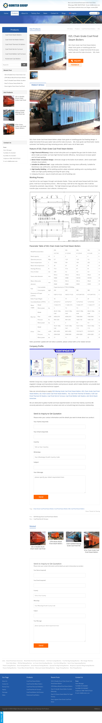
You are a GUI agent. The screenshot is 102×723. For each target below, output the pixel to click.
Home (6, 13)
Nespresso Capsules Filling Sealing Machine (82, 665)
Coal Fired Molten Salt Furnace (15, 54)
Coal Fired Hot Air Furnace (56, 396)
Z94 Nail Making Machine (25, 663)
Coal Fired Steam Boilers (88, 29)
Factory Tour (35, 13)
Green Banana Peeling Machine (39, 665)
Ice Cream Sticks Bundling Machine (42, 663)
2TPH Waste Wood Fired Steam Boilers (55, 543)
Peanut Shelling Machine (9, 668)
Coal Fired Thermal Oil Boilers (15, 44)
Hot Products (35, 29)
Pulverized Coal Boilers (13, 59)
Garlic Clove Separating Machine (77, 663)
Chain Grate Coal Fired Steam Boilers (43, 509)
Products (15, 13)
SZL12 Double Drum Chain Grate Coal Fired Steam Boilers (37, 548)
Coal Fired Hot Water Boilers (14, 40)
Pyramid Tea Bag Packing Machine (59, 665)
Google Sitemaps (28, 709)
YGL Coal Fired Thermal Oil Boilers (79, 394)
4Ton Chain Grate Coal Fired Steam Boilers (91, 551)
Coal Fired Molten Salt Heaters (76, 396)
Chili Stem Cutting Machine (53, 661)
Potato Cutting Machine (9, 665)
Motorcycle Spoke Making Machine (45, 668)
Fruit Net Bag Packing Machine (71, 661)
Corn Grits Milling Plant (60, 663)
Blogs (64, 13)
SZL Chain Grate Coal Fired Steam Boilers (53, 394)
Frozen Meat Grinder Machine (26, 668)
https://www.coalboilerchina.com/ (77, 7)
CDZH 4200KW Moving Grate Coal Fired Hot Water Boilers (73, 545)
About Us (24, 13)
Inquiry (4, 689)
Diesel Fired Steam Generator (14, 661)
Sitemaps (4, 692)
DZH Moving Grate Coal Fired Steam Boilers (66, 391)
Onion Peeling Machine (23, 665)
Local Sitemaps (37, 709)
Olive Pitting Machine (76, 668)
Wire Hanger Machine (87, 661)
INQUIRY (77, 61)
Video (3, 695)
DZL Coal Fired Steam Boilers (76, 509)
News (45, 13)
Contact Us (54, 13)
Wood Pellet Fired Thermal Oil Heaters (34, 661)
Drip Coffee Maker (11, 663)
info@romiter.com (95, 5)
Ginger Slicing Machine (62, 668)
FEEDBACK (75, 65)
